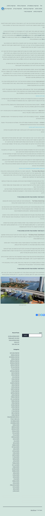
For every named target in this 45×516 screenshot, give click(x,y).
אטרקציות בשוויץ (15, 415)
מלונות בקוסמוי (15, 480)
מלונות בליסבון (15, 455)
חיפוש (40, 332)
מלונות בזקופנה (15, 445)
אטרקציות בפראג (38, 11)
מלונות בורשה (16, 443)
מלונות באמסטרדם (15, 423)
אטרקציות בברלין (17, 8)
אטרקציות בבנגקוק (15, 364)
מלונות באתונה (16, 425)
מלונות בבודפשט (15, 426)
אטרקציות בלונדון (11, 5)
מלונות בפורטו (16, 475)
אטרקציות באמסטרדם (33, 5)
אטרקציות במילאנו (15, 393)
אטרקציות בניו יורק (15, 399)
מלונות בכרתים (15, 451)
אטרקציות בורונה (15, 381)
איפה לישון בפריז (26, 37)
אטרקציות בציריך (15, 411)
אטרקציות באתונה (15, 359)
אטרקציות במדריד (15, 391)
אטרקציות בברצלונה (28, 8)
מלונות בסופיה (16, 467)
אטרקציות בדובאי (7, 8)
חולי (41, 5)
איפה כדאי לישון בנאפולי (13, 338)
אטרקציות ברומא (15, 413)
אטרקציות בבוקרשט (14, 362)
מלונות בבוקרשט (15, 428)
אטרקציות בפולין (15, 403)
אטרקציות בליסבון (15, 389)
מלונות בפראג (16, 477)
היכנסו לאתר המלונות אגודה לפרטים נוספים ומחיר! (30, 197)
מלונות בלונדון (38, 8)
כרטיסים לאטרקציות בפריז (13, 416)
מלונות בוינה (16, 441)
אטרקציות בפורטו (15, 404)
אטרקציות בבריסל (15, 367)
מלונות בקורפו (16, 483)
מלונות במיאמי (16, 458)
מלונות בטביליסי (15, 447)
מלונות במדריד (15, 457)
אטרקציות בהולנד (21, 5)
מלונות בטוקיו (16, 448)
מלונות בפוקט (16, 473)
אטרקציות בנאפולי (15, 396)
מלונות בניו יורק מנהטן (22, 35)
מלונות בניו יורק (15, 465)
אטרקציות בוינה (15, 377)
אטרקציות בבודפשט (14, 361)
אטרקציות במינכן (15, 394)
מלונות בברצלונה (15, 436)
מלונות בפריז (16, 478)
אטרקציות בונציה (15, 379)
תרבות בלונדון (16, 490)
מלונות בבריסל (15, 433)
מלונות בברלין (16, 435)
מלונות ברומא (16, 489)
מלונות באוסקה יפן (15, 421)
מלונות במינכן (16, 460)
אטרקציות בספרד (15, 401)
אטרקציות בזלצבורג (14, 383)
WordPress (33, 510)
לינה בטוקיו (16, 342)
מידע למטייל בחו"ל (15, 419)
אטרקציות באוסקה (15, 355)
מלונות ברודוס (16, 487)
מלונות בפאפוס (15, 470)
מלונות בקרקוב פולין (14, 485)
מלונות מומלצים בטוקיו (14, 340)
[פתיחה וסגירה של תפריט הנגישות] (2, 8)
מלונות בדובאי (16, 438)
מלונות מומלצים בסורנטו (13, 336)
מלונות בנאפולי (15, 463)
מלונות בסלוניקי (15, 468)
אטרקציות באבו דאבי (14, 352)
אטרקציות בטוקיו (15, 384)
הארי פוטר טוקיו (15, 344)
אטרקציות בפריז (28, 11)
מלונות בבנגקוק (15, 431)
